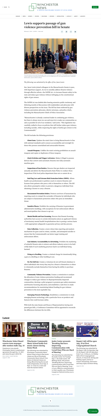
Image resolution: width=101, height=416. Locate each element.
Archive (82, 16)
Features (44, 16)
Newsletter (60, 16)
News (24, 16)
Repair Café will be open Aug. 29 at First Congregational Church (86, 343)
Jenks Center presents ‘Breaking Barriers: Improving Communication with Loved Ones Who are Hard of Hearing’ (63, 346)
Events (37, 16)
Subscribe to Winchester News (50, 406)
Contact (69, 16)
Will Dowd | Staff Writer (10, 356)
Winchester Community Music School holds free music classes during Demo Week (37, 344)
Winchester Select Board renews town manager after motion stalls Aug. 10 (13, 343)
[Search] (9, 7)
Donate (95, 7)
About (76, 16)
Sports (30, 16)
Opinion (52, 16)
